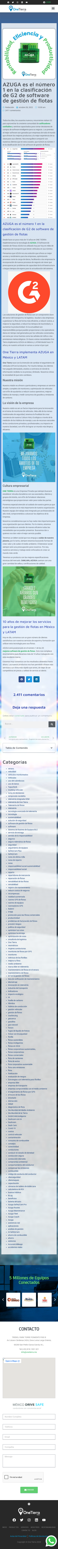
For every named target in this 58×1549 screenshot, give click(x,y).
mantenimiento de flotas (18, 973)
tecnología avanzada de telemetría (22, 811)
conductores (13, 1150)
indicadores (13, 991)
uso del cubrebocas (16, 781)
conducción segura (16, 1156)
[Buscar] (52, 724)
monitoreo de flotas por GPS (20, 951)
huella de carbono (15, 1000)
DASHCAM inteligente (17, 1116)
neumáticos (13, 945)
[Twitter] (13, 2)
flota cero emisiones (16, 1067)
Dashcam (12, 1122)
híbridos (11, 1003)
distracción (12, 1101)
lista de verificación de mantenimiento (24, 979)
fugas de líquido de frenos (19, 1031)
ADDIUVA (12, 1241)
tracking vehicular (15, 790)
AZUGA (33, 243)
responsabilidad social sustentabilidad (24, 866)
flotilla (10, 1037)
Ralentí (11, 909)
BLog (10, 1195)
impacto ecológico (15, 994)
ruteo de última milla (16, 857)
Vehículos (12, 778)
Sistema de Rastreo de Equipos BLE (23, 830)
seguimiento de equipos (18, 848)
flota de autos (14, 1061)
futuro (10, 1028)
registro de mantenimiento (19, 887)
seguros (11, 839)
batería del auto (14, 1201)
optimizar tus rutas (16, 930)
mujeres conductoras (17, 948)
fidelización (13, 1073)
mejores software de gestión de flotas (19, 651)
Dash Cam (12, 1125)
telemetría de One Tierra (18, 802)
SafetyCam (12, 854)
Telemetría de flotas (16, 805)
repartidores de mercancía (19, 875)
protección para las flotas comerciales (24, 915)
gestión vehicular (15, 1009)
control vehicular (15, 1134)
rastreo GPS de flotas (17, 900)
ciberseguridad (14, 1177)
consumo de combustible (18, 1140)
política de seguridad (16, 927)
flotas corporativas (16, 1052)
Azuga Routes (14, 1208)
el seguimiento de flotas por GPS (21, 1092)
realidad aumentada (16, 897)
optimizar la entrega (16, 933)
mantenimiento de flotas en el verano (23, 970)
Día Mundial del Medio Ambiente (21, 1110)
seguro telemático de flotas (19, 842)
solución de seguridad (17, 820)
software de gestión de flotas (20, 823)
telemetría (12, 808)
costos (11, 1131)
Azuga (10, 1220)
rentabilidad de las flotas (18, 881)
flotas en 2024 (14, 1046)
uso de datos (13, 784)
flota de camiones (15, 1058)
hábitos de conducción (17, 1006)
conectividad (13, 1147)
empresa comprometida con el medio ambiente (27, 1089)
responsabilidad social (17, 869)
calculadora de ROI (16, 1189)
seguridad (12, 845)
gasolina (11, 1022)
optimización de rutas (17, 936)
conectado (19, 716)
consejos (12, 1144)
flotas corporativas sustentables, (22, 1049)
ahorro (11, 1238)
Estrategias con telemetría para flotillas (24, 1079)
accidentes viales (15, 1247)
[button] (53, 8)
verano (11, 769)
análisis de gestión (15, 1229)
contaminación (14, 1137)
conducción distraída (17, 1159)
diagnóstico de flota (16, 1107)
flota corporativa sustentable (20, 1064)
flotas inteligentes (15, 1043)
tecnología (12, 814)
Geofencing (13, 1016)
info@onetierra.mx (29, 1352)
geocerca (12, 1018)
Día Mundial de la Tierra (18, 1113)
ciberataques (13, 1180)
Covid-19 (12, 1128)
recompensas (13, 894)
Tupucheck (12, 787)
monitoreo (12, 955)
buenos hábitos (14, 1192)
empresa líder (13, 1083)
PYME (10, 912)
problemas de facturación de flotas (22, 921)
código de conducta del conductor (22, 1174)
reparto (11, 872)
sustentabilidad (14, 817)
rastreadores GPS (15, 906)
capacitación (13, 1183)
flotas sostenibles (15, 1040)
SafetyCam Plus (14, 851)
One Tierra (12, 942)
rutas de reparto (15, 860)
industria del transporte (18, 988)
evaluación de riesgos (17, 1077)
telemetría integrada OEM (18, 799)
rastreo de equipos (16, 903)
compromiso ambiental (17, 1162)
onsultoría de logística (17, 939)
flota (10, 1070)
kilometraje (12, 982)
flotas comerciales (15, 1055)
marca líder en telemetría (18, 967)
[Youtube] (26, 2)
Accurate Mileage (15, 1244)
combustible (13, 1171)
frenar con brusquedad (17, 1034)
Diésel (10, 1104)
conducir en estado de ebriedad (21, 1153)
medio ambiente (14, 964)
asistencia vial (14, 1223)
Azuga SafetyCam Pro (17, 1204)
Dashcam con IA (15, 1119)
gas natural (13, 1025)
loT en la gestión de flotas (18, 976)
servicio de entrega (16, 833)
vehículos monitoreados (18, 775)
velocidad (12, 772)
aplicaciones (13, 1226)
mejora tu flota (14, 961)
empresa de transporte (17, 1086)
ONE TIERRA (8, 491)
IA (9, 997)
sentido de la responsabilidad (20, 836)
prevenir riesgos (14, 924)
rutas (10, 863)
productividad (14, 918)
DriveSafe (12, 1098)
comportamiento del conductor (21, 1165)
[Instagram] (17, 2)
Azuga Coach (13, 1217)
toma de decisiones (16, 793)
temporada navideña (16, 796)
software (12, 826)
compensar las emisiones (18, 1168)
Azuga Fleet (13, 1214)
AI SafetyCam (14, 1232)
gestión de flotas (15, 1012)
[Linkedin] (22, 2)
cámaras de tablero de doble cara (22, 1186)
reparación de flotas (16, 878)
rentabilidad (13, 884)
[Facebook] (8, 2)
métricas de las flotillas (17, 958)
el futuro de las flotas (17, 1095)
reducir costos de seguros (19, 890)
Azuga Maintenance (16, 1211)
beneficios (12, 1198)
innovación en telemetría (18, 985)
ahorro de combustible (17, 1235)
